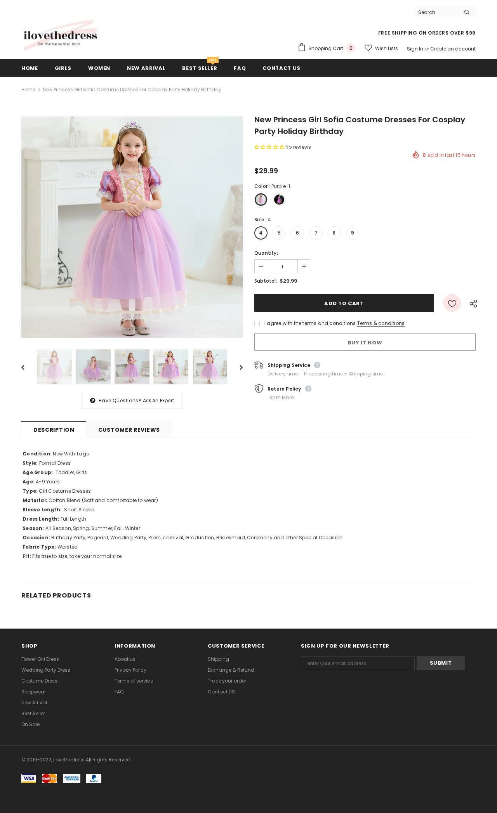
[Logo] (60, 35)
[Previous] (28, 367)
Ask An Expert (158, 400)
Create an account (453, 48)
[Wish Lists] (452, 303)
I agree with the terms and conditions (310, 323)
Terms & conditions (381, 323)
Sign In (415, 48)
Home (28, 89)
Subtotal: (265, 281)
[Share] (471, 303)
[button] (269, 147)
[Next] (236, 367)
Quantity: (266, 253)
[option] (132, 227)
